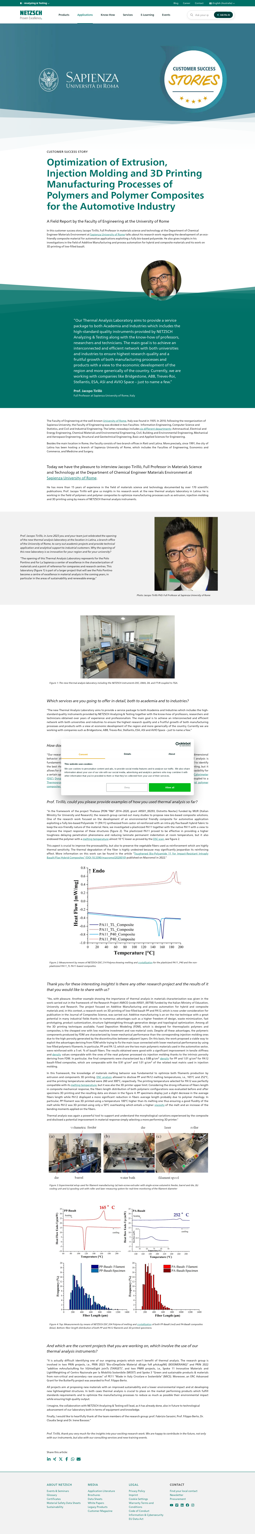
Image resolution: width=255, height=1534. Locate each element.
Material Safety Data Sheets (64, 1503)
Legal (134, 1484)
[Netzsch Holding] (21, 3)
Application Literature (101, 1491)
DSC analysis (104, 1077)
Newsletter (176, 1495)
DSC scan (158, 839)
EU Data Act (136, 1519)
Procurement (178, 1499)
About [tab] (172, 754)
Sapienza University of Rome (107, 234)
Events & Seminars (58, 1491)
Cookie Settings (138, 1499)
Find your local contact (183, 1491)
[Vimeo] (177, 1505)
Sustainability (55, 1507)
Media (93, 1484)
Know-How (108, 15)
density (56, 1054)
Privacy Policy (137, 1491)
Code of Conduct (139, 1511)
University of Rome (114, 420)
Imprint (133, 1495)
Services (128, 15)
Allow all (169, 787)
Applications (85, 15)
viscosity (160, 1105)
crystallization (145, 962)
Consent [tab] (83, 754)
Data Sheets (95, 1499)
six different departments (155, 428)
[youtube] (171, 1505)
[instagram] (192, 1505)
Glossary (52, 1495)
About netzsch (59, 1484)
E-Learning (147, 15)
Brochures (94, 1495)
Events (166, 15)
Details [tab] (127, 754)
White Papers (96, 1503)
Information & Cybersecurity (146, 1515)
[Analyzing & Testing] (31, 14)
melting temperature (96, 839)
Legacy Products (97, 1507)
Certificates (54, 1499)
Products (64, 15)
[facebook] (187, 1505)
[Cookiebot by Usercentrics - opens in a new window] (178, 744)
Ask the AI (225, 14)
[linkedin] (182, 1505)
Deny (127, 787)
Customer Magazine (100, 1511)
